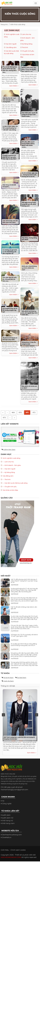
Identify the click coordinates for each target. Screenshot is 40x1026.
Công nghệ (6, 803)
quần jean (6, 815)
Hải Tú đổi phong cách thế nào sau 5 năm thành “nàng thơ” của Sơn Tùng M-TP (24, 580)
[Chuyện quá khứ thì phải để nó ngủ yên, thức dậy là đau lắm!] (10, 153)
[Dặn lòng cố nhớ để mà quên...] (10, 182)
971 (27, 412)
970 (20, 412)
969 (13, 412)
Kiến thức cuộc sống (17, 24)
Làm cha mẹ (26, 34)
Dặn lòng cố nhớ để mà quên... (9, 185)
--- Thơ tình (7, 479)
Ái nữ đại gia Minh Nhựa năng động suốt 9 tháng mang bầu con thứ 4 (24, 644)
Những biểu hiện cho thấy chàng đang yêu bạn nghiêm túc (29, 69)
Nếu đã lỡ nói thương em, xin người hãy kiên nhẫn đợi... (29, 313)
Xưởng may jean (9, 449)
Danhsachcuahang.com (12, 835)
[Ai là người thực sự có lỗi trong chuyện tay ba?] (10, 305)
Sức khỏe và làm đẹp (10, 490)
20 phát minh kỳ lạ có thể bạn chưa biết (10, 338)
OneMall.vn (6, 837)
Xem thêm (13, 86)
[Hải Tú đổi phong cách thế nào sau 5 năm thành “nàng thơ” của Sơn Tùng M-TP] (5, 584)
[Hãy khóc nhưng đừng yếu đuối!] (29, 232)
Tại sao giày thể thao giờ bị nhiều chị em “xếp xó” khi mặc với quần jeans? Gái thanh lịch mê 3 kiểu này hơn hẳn (24, 663)
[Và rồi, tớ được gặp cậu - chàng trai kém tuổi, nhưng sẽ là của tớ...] (29, 171)
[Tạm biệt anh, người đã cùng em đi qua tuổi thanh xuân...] (29, 103)
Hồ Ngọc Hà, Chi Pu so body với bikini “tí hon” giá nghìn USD (24, 635)
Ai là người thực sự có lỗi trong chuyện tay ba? (10, 310)
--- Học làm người (9, 469)
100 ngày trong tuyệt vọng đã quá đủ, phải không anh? (29, 204)
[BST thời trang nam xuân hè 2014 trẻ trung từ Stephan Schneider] (19, 714)
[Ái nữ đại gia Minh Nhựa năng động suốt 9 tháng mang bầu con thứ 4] (5, 649)
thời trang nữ (7, 820)
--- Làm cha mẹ (8, 462)
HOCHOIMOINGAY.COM (11, 857)
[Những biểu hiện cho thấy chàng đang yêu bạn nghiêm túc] (29, 66)
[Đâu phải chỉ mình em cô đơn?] (29, 376)
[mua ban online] (20, 437)
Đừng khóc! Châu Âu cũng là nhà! (29, 343)
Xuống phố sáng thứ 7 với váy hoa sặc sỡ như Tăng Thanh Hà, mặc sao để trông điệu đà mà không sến (24, 590)
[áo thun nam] (17, 534)
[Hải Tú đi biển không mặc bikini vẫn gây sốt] (5, 611)
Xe (3, 801)
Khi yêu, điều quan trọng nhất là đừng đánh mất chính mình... (28, 144)
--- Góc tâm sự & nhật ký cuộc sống (15, 483)
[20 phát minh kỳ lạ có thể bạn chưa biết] (10, 335)
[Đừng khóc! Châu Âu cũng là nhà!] (29, 339)
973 (4, 418)
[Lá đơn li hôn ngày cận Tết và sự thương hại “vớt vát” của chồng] (10, 125)
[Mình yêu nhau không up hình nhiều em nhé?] (29, 263)
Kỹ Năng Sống (27, 44)
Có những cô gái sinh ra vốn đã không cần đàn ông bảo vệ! (10, 251)
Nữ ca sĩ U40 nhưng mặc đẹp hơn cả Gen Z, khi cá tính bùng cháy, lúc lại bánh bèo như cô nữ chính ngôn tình (24, 599)
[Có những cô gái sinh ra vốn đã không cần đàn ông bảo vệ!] (10, 247)
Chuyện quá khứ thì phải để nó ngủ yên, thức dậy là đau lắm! (9, 157)
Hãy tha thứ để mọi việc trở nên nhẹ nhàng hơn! (9, 99)
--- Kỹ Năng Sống (9, 472)
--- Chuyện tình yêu (10, 486)
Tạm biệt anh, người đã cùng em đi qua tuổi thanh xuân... (29, 114)
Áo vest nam (21, 677)
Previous (3, 714)
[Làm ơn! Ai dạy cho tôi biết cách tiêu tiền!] (10, 214)
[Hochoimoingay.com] (7, 4)
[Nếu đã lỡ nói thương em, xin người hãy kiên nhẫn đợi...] (29, 301)
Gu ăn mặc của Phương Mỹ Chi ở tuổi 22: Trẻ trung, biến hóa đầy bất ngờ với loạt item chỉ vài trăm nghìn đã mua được (24, 618)
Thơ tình (25, 47)
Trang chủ (4, 24)
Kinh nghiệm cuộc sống (11, 458)
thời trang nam (8, 823)
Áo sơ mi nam (8, 677)
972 (34, 412)
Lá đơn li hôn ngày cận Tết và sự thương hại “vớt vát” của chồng (10, 128)
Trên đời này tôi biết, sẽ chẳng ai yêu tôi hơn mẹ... (10, 279)
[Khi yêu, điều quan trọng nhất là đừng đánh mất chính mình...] (29, 140)
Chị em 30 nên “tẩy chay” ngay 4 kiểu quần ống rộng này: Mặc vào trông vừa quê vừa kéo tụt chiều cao (25, 626)
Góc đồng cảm (11, 47)
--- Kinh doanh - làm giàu (12, 465)
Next (36, 714)
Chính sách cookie (18, 850)
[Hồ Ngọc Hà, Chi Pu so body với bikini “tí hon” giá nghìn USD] (5, 639)
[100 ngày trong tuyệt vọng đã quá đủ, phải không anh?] (29, 200)
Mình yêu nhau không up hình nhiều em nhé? (29, 268)
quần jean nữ (7, 818)
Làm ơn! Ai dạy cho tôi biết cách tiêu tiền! (10, 221)
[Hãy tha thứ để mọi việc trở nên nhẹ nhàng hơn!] (10, 96)
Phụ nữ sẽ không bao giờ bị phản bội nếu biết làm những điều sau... (10, 69)
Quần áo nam (8, 681)
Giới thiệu (5, 850)
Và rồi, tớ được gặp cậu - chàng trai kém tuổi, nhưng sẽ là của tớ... (29, 174)
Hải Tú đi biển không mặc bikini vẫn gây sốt (24, 607)
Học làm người (11, 44)
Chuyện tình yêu (28, 51)
